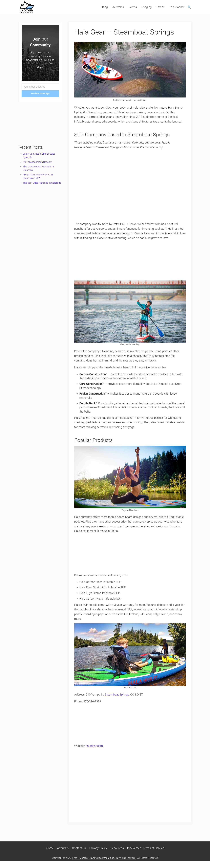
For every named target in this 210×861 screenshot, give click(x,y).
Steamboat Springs (117, 694)
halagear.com (94, 746)
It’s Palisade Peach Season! (37, 161)
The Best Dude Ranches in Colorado (42, 182)
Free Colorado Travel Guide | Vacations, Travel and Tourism (103, 857)
